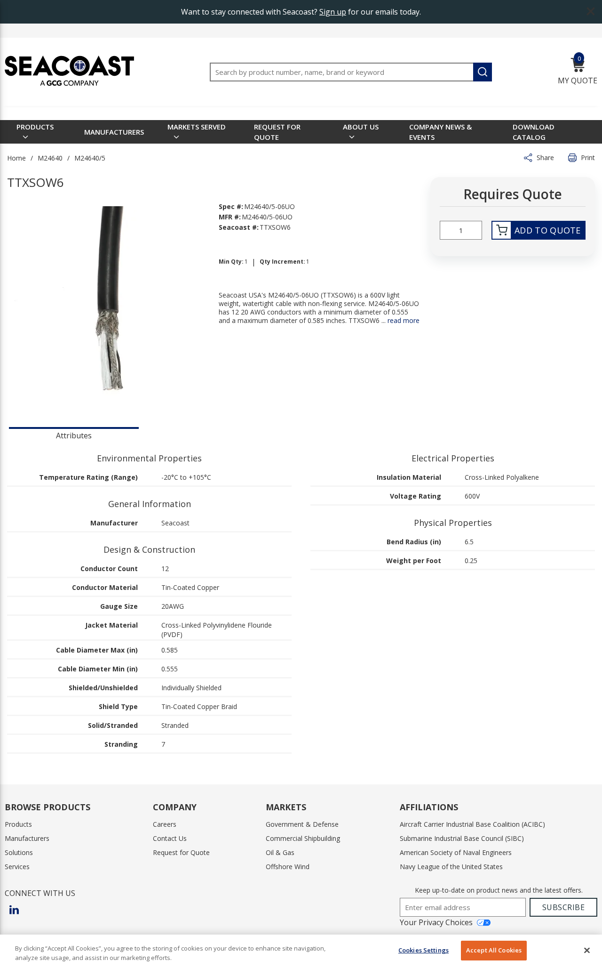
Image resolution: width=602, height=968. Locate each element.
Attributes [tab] (74, 435)
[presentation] (74, 434)
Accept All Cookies (494, 950)
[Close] (587, 950)
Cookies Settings (423, 950)
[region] (301, 951)
